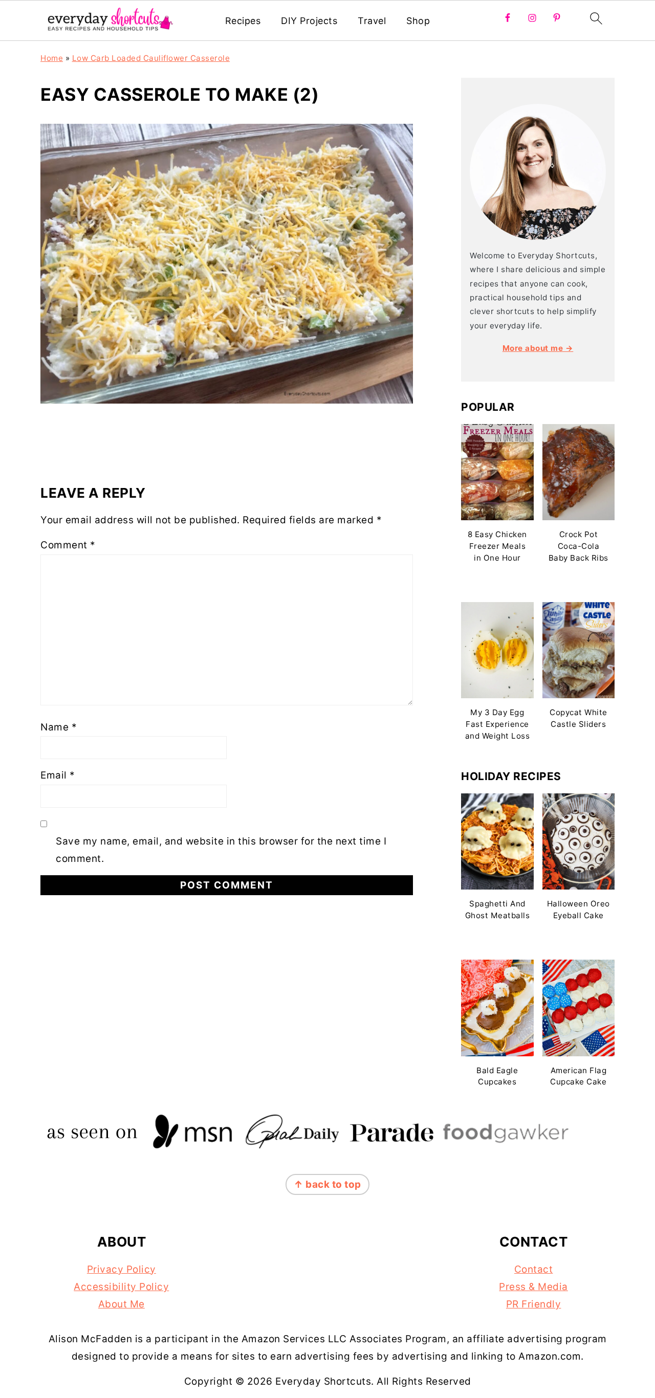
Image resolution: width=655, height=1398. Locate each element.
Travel (372, 20)
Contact (533, 1269)
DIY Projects (309, 20)
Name (58, 727)
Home (51, 58)
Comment (68, 545)
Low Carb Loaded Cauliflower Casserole (151, 58)
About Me (121, 1304)
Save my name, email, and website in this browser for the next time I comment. (221, 849)
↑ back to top (327, 1184)
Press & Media (533, 1287)
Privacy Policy (121, 1269)
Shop (418, 20)
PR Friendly (533, 1304)
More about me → (538, 348)
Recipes (243, 20)
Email (57, 775)
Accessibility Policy (121, 1287)
